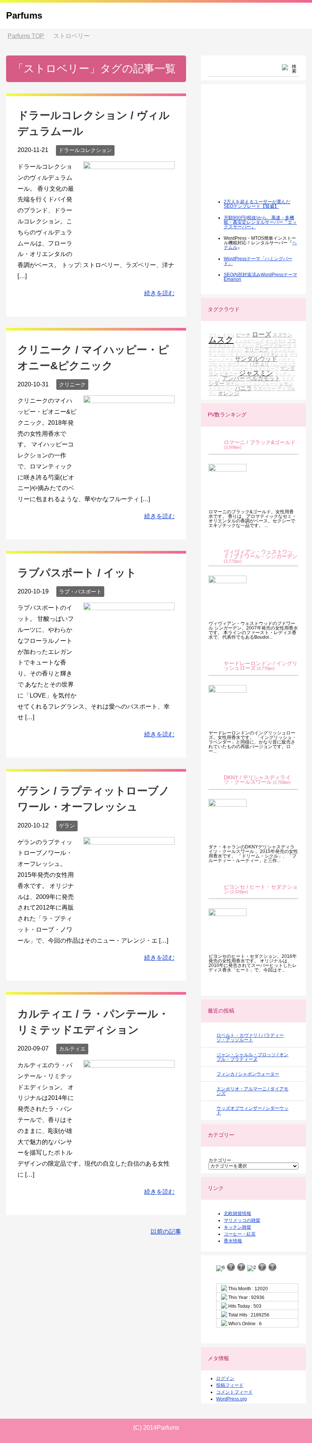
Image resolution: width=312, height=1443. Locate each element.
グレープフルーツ (273, 345)
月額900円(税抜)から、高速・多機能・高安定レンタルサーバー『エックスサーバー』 (260, 222)
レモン (286, 383)
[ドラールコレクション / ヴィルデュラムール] (129, 247)
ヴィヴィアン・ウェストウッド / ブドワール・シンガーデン (261, 554)
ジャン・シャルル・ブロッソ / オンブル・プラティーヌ (252, 1057)
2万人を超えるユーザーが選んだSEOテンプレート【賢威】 (257, 204)
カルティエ (72, 1049)
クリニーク (72, 384)
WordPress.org (231, 1399)
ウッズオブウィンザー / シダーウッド (252, 1110)
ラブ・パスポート (80, 592)
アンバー (233, 378)
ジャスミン (256, 373)
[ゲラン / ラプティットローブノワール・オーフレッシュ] (129, 922)
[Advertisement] (260, 146)
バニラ (243, 388)
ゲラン (67, 826)
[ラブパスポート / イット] (129, 688)
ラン (213, 393)
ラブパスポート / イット (77, 573)
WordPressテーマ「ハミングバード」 (258, 261)
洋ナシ (232, 383)
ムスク (221, 339)
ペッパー (240, 368)
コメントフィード (234, 1392)
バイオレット (274, 354)
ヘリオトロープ (264, 368)
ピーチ (243, 335)
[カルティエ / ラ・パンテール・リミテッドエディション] (129, 1145)
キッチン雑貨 (237, 1227)
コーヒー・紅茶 (240, 1234)
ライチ (288, 379)
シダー (216, 383)
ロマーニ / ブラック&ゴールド (260, 442)
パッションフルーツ (259, 383)
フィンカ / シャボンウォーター (247, 1074)
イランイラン (282, 350)
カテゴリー (220, 1160)
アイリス (222, 368)
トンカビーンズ (249, 341)
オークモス (275, 341)
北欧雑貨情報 (237, 1213)
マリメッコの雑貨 (242, 1220)
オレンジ (228, 393)
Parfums (24, 15)
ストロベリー (221, 388)
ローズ (261, 334)
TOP (26, 36)
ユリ (222, 364)
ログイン (225, 1378)
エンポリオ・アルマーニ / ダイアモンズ (252, 1091)
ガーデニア (238, 364)
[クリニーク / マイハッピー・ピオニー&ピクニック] (129, 481)
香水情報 (233, 1241)
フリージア (256, 350)
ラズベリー (264, 388)
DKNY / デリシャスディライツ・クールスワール (257, 780)
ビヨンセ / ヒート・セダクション (261, 889)
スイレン (245, 345)
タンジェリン (247, 354)
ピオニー (229, 373)
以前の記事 (166, 1231)
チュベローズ (221, 354)
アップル (286, 388)
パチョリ (259, 364)
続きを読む (159, 293)
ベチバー (234, 350)
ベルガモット (263, 378)
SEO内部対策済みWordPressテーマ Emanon (260, 277)
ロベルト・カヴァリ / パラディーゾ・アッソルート (250, 1038)
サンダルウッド (256, 359)
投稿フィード (230, 1385)
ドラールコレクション (85, 150)
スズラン (282, 335)
